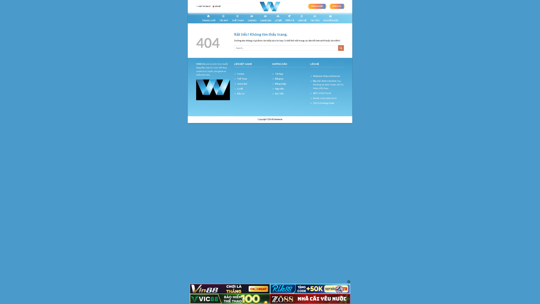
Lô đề (240, 88)
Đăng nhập (280, 83)
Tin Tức (315, 20)
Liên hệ (302, 20)
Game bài (265, 20)
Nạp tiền (279, 88)
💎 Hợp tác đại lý (203, 6)
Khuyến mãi (330, 20)
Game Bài (242, 83)
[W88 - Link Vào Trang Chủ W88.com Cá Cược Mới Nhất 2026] (270, 6)
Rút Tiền (279, 93)
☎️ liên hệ (216, 6)
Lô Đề (278, 20)
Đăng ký (279, 78)
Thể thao (238, 20)
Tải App (223, 20)
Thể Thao (242, 78)
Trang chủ (209, 20)
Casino (252, 20)
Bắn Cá (290, 20)
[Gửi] (341, 48)
